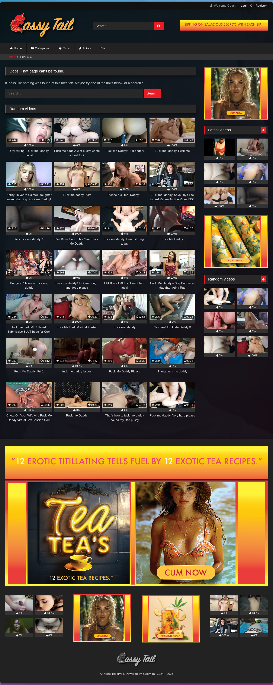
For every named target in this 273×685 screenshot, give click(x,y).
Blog (103, 48)
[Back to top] (259, 672)
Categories (42, 48)
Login (244, 5)
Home (18, 48)
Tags (66, 48)
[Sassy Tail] (41, 26)
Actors (87, 48)
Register (261, 5)
